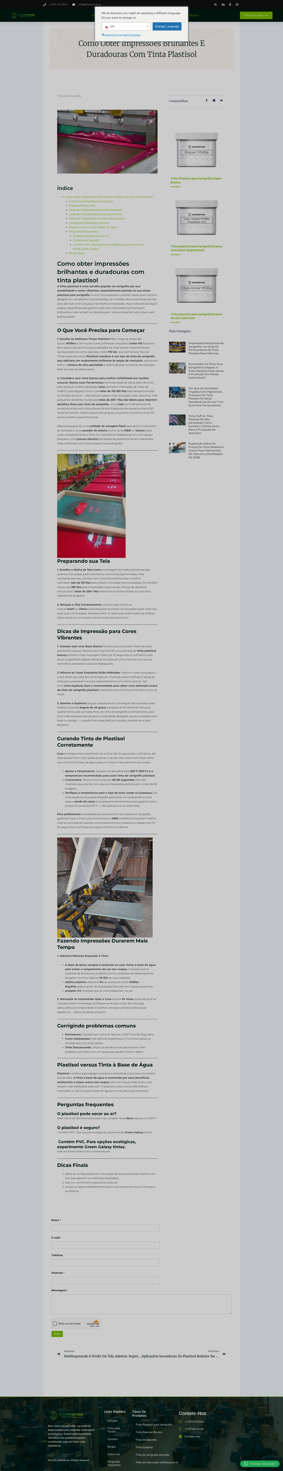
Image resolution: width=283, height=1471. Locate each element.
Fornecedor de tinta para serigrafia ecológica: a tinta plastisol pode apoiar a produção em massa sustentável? (206, 371)
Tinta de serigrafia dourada (152, 1454)
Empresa (58, 1272)
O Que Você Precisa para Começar (91, 201)
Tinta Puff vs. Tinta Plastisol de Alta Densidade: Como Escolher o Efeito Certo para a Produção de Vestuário (204, 424)
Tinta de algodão (146, 1439)
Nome (56, 1220)
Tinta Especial (144, 1447)
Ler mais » (176, 186)
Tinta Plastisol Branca (148, 1432)
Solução (112, 1420)
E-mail (56, 1237)
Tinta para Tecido (113, 1430)
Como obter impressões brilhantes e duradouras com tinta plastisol (109, 196)
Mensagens (59, 1290)
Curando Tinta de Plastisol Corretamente (95, 214)
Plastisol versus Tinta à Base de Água (93, 227)
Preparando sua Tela (82, 205)
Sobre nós (113, 1454)
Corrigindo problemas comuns (89, 223)
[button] (215, 4)
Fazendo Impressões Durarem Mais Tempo (97, 218)
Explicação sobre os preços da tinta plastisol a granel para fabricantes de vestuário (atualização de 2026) (206, 450)
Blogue (194, 15)
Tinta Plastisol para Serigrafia (153, 1424)
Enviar (57, 1333)
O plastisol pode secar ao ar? (91, 236)
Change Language (167, 26)
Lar (93, 15)
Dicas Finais (76, 253)
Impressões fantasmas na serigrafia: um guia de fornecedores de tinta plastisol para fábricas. (206, 348)
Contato (112, 1439)
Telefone (57, 1255)
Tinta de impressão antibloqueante (157, 1462)
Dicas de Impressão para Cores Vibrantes (95, 209)
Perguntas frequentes (83, 231)
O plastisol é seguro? (86, 240)
